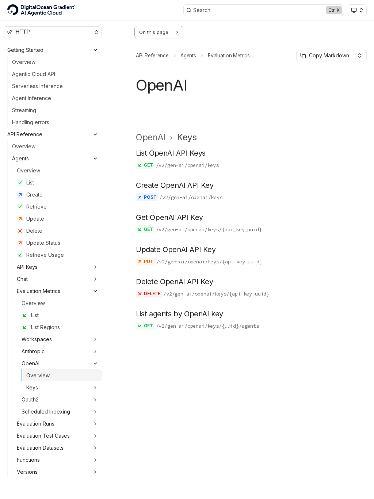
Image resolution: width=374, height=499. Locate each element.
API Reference (152, 55)
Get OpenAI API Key (169, 217)
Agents (188, 55)
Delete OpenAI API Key (174, 281)
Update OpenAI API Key (176, 249)
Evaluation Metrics (229, 55)
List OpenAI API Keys (171, 153)
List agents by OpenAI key (179, 313)
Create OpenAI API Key (175, 185)
